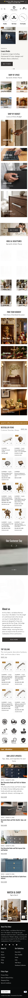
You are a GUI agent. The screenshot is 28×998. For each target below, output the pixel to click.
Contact (3, 957)
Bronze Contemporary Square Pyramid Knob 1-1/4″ (20, 475)
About (2, 955)
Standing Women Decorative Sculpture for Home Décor (20, 525)
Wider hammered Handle (6, 450)
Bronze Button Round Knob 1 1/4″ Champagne (20, 450)
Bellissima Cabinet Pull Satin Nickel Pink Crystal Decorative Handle (7, 705)
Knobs (16, 957)
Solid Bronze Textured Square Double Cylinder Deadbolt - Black (7, 499)
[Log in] (20, 9)
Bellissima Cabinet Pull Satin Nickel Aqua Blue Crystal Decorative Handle (7, 678)
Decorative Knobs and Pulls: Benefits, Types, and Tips (13, 821)
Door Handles (18, 955)
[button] (4, 9)
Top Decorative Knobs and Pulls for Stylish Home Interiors (13, 877)
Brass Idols (17, 952)
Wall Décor (18, 963)
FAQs (2, 960)
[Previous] (3, 908)
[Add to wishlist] (3, 443)
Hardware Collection (20, 965)
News (2, 780)
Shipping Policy (5, 980)
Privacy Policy (4, 975)
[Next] (25, 908)
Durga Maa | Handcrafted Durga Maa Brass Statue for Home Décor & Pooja (20, 500)
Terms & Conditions (6, 983)
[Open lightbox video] (14, 910)
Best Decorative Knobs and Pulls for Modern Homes (13, 783)
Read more (4, 797)
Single (22, 448)
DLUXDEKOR (4, 448)
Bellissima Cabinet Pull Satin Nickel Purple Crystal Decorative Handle (20, 706)
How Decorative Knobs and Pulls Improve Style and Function (13, 849)
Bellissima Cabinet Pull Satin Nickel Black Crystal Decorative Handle (20, 678)
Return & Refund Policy (7, 978)
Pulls (16, 960)
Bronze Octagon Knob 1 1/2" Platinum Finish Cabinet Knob (7, 475)
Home (2, 952)
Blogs (2, 963)
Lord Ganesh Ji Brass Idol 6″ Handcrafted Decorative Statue (7, 525)
